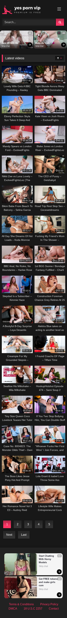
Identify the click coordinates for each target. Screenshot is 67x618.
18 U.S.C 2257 (33, 608)
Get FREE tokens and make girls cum (48, 582)
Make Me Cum (42, 43)
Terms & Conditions (21, 604)
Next (9, 534)
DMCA (13, 608)
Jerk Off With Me (9, 43)
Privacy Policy (49, 604)
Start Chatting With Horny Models (47, 559)
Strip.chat (5, 46)
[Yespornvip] (27, 9)
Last (23, 534)
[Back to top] (56, 607)
